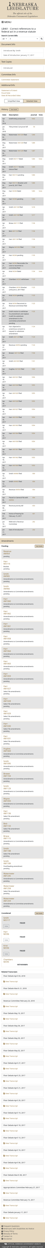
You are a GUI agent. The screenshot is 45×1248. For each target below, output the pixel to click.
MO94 (14, 271)
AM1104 (17, 353)
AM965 (15, 481)
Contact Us (7, 1236)
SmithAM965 (6, 575)
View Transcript (11, 981)
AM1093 (17, 247)
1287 (33, 151)
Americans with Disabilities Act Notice (18, 1228)
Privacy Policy (8, 1231)
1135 (33, 255)
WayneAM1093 (7, 799)
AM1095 (16, 361)
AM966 (15, 473)
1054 (33, 409)
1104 (33, 353)
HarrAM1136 (7, 812)
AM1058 (15, 441)
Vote (40, 159)
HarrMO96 (6, 932)
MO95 (19, 279)
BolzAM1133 (7, 824)
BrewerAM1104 (7, 774)
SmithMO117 (6, 919)
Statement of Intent (9, 90)
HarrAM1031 (7, 737)
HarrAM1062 (7, 612)
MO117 (16, 159)
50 (34, 127)
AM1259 (20, 135)
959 (33, 473)
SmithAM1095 (7, 762)
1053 (33, 457)
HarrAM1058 (7, 637)
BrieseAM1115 (7, 837)
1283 (33, 191)
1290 (33, 135)
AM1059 (15, 417)
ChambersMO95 (8, 960)
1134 (33, 271)
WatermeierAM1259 (8, 899)
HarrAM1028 (7, 699)
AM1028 (15, 401)
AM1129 (16, 337)
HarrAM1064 (7, 649)
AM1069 (18, 369)
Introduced (7, 68)
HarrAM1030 (7, 724)
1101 (33, 361)
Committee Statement (10, 80)
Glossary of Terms (10, 1234)
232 (33, 530)
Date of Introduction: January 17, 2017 (18, 55)
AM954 (17, 345)
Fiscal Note (5, 93)
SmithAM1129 (7, 787)
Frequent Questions (11, 1226)
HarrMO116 (6, 562)
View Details (14, 109)
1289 (33, 143)
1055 (33, 385)
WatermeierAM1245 (8, 874)
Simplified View (14, 101)
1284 (33, 159)
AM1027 (15, 409)
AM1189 (16, 207)
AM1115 (16, 223)
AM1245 (20, 151)
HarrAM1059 (7, 674)
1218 (33, 207)
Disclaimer (7, 1239)
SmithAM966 (6, 587)
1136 (33, 223)
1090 (33, 369)
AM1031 (15, 377)
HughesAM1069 (7, 749)
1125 (33, 279)
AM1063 (15, 425)
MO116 (15, 175)
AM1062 (15, 457)
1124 (33, 326)
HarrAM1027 (7, 687)
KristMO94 (6, 946)
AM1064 (15, 433)
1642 (33, 119)
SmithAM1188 (7, 849)
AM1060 (15, 465)
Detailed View (31, 101)
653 (33, 506)
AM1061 (15, 449)
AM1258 (20, 143)
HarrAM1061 (7, 624)
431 (33, 514)
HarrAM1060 (7, 600)
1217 (33, 215)
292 (33, 522)
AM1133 (15, 231)
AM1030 (15, 385)
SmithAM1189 (7, 862)
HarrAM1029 (7, 712)
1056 (33, 377)
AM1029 (15, 393)
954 (33, 489)
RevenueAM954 (7, 552)
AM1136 (15, 239)
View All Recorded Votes (11, 95)
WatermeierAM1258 (8, 887)
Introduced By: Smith (12, 50)
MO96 (14, 191)
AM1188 (16, 215)
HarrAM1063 (7, 662)
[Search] (42, 39)
